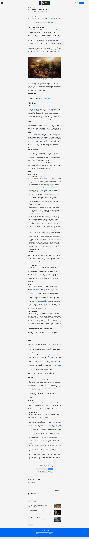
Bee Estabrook (32, 493)
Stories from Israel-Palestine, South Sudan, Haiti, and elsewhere (38, 505)
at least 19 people (47, 331)
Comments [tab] (29, 482)
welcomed (38, 134)
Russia (59, 365)
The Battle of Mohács (38, 55)
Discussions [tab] (34, 501)
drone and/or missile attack (37, 124)
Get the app (48, 537)
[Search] (75, 3)
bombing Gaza (47, 152)
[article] (44, 506)
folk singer (47, 206)
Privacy (8, 537)
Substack (79, 537)
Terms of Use (49, 471)
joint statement (55, 222)
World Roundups (31, 7)
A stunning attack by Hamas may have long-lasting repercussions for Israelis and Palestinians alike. (40, 519)
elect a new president (52, 379)
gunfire (36, 254)
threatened (44, 301)
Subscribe (81, 2)
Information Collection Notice (44, 472)
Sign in (86, 2)
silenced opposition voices (45, 348)
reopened (50, 164)
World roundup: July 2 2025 (34, 504)
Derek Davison (35, 506)
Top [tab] (28, 501)
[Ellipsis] (61, 493)
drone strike (43, 178)
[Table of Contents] (1, 269)
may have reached (35, 109)
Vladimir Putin (52, 354)
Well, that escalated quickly (33, 510)
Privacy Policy (51, 472)
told (45, 193)
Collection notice (13, 537)
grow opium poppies (33, 233)
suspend (33, 289)
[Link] (26, 27)
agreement (41, 314)
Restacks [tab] (33, 482)
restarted (49, 268)
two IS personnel (46, 190)
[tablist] (32, 483)
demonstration (52, 159)
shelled (31, 110)
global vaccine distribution (47, 100)
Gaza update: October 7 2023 (34, 517)
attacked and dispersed (43, 402)
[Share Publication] (78, 3)
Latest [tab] (31, 501)
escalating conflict (38, 297)
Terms (10, 537)
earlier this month (47, 333)
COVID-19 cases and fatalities (45, 98)
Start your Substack (42, 537)
